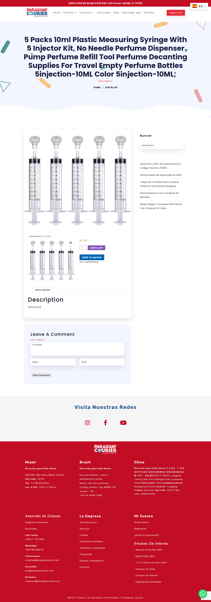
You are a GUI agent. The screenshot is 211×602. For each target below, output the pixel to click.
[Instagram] (87, 422)
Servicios (85, 528)
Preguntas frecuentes (37, 522)
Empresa (85, 12)
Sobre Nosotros (88, 522)
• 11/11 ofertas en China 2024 (150, 562)
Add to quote (92, 257)
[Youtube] (123, 422)
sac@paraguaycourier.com (39, 570)
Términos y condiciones (92, 548)
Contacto (85, 567)
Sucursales (104, 12)
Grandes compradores (92, 560)
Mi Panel (149, 12)
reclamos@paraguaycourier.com (42, 581)
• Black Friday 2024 (144, 556)
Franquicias (86, 554)
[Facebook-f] (105, 422)
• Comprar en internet (145, 575)
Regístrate (176, 12)
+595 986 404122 (34, 549)
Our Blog (111, 87)
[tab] (43, 290)
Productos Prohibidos (91, 541)
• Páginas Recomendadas (147, 582)
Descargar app (131, 12)
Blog (116, 12)
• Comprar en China (144, 569)
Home (56, 12)
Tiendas (84, 535)
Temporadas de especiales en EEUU (161, 174)
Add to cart (96, 247)
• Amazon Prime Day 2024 (148, 550)
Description (42, 289)
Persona (68, 12)
